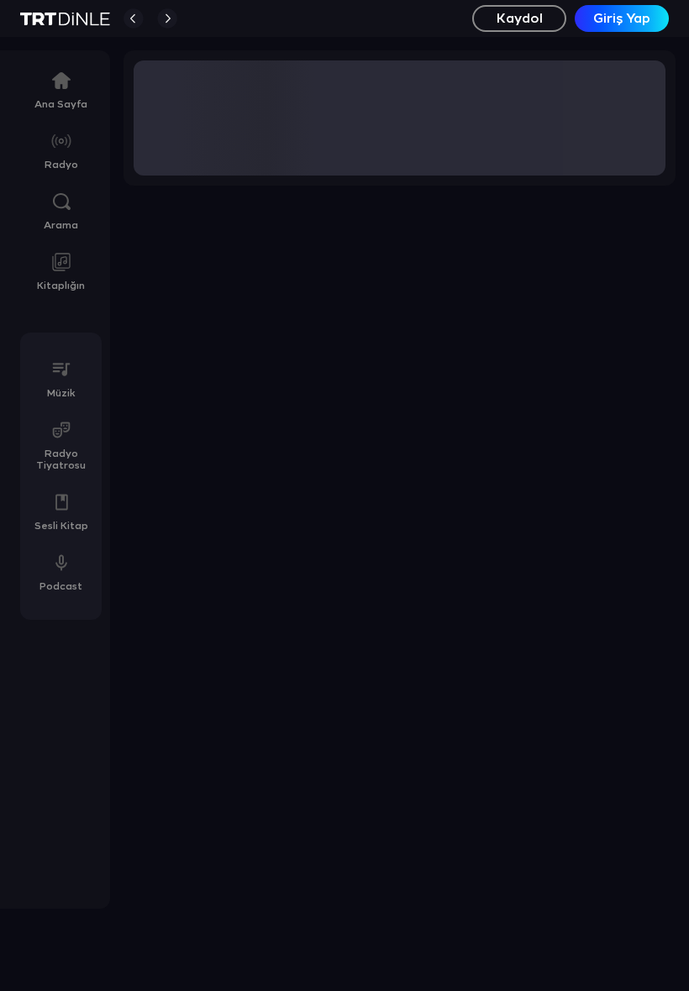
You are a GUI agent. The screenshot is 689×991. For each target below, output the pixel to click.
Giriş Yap (621, 19)
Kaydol (520, 19)
